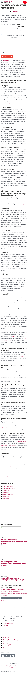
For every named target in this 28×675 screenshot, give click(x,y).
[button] (2, 56)
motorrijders (22, 204)
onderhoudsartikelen (6, 428)
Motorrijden (15, 11)
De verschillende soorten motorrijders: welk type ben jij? (12, 579)
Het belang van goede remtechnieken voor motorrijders (13, 562)
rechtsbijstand (4, 445)
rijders (10, 104)
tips (13, 336)
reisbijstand (13, 445)
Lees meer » (4, 543)
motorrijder (6, 60)
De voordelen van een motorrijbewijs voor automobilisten (14, 540)
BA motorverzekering (20, 441)
